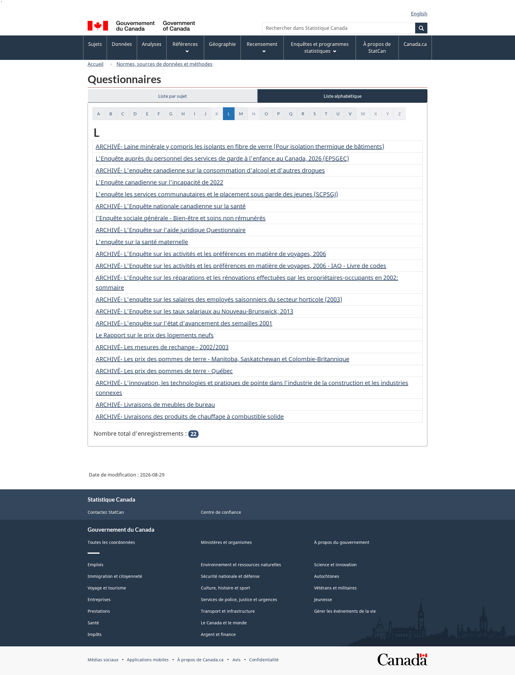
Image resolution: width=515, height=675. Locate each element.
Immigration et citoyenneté (115, 576)
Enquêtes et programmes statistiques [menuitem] (320, 47)
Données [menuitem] (122, 44)
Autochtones (326, 576)
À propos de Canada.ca (200, 659)
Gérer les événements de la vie (345, 611)
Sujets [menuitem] (95, 44)
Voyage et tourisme (107, 588)
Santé (93, 623)
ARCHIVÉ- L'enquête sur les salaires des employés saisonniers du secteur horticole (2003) (219, 299)
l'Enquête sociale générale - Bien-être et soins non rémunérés (181, 218)
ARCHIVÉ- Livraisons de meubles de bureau (155, 405)
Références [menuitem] (185, 44)
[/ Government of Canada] (141, 26)
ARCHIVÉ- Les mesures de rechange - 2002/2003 (162, 347)
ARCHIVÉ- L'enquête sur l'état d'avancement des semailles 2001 (184, 323)
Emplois (95, 564)
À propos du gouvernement (341, 542)
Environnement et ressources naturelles (241, 564)
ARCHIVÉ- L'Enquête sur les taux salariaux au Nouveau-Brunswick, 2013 (194, 311)
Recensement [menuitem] (262, 44)
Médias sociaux (103, 659)
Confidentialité (264, 659)
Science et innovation (335, 564)
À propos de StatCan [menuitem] (377, 47)
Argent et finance (218, 634)
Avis (236, 659)
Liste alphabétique (343, 96)
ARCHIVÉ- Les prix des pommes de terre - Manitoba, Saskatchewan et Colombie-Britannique (222, 359)
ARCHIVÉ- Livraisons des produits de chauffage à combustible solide (190, 416)
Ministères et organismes (226, 542)
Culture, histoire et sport (225, 588)
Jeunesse (323, 599)
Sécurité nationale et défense (230, 576)
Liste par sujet (172, 96)
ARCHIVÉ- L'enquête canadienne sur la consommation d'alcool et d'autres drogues (210, 170)
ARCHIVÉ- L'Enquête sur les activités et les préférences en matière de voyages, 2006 (211, 254)
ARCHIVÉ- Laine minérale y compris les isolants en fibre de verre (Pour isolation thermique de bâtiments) (240, 146)
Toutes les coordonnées (111, 542)
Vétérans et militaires (335, 588)
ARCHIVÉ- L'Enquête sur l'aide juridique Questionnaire (171, 230)
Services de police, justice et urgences (239, 599)
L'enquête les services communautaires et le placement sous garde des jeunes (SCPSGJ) (217, 194)
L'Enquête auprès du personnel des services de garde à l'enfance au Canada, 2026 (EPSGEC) (222, 158)
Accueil (95, 64)
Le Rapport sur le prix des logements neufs (155, 335)
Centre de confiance (221, 512)
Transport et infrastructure (228, 611)
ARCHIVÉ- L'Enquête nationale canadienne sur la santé (171, 206)
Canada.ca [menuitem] (415, 44)
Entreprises (99, 599)
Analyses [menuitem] (152, 44)
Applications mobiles (148, 659)
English (419, 13)
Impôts (95, 634)
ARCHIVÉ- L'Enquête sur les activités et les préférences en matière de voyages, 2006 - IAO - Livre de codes (241, 266)
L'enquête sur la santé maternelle (142, 242)
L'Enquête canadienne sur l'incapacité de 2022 (159, 182)
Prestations (99, 611)
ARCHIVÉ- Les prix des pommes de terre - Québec (164, 371)
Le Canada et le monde (224, 623)
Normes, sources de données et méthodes (164, 64)
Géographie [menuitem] (222, 44)
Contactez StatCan (106, 512)
